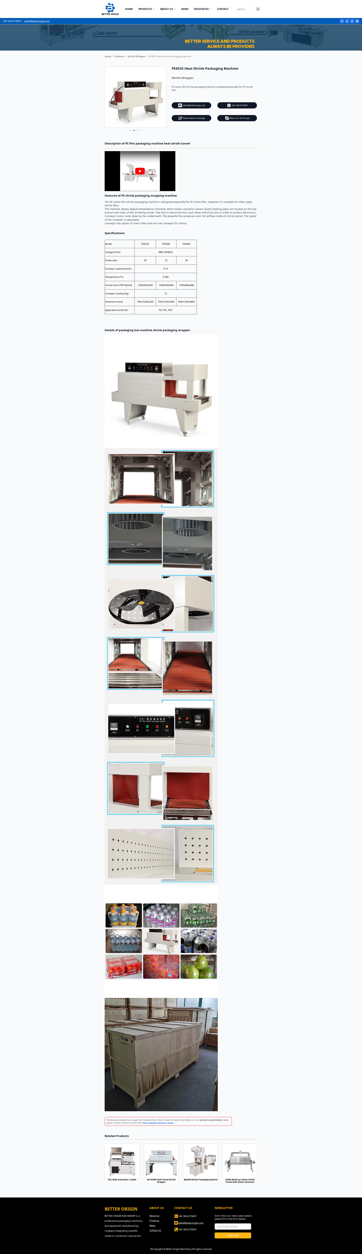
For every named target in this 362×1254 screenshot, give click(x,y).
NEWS (184, 9)
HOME (129, 9)
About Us (154, 1215)
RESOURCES (201, 9)
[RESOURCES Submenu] (211, 9)
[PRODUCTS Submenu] (154, 9)
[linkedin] (352, 21)
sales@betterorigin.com (37, 21)
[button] (129, 130)
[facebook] (342, 21)
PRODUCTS (145, 9)
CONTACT (223, 9)
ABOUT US (166, 9)
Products (154, 1220)
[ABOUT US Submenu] (175, 9)
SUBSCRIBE (233, 1235)
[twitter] (347, 21)
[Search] (258, 9)
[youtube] (357, 21)
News (152, 1225)
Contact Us (155, 1230)
